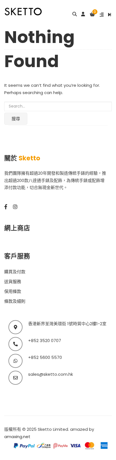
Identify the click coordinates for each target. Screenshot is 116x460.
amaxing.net (17, 436)
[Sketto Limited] (29, 11)
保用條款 (12, 291)
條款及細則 (14, 301)
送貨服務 (12, 281)
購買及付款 (14, 272)
